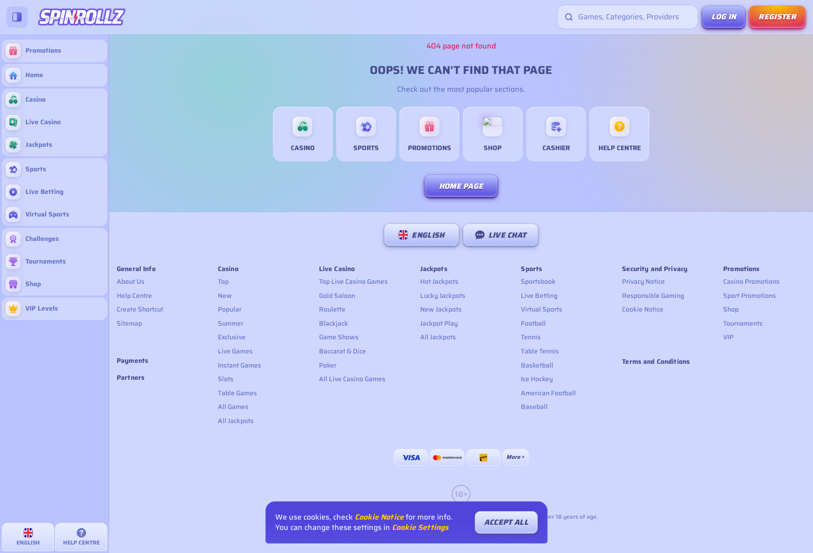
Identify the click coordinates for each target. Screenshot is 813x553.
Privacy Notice (643, 281)
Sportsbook (538, 281)
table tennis (540, 351)
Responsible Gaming (653, 295)
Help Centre (134, 295)
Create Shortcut (140, 309)
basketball (537, 365)
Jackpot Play (439, 323)
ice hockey (537, 379)
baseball (534, 406)
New (225, 295)
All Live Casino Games (352, 379)
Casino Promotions (751, 281)
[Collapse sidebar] (17, 17)
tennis (531, 337)
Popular (229, 309)
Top (223, 281)
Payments (132, 361)
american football (548, 393)
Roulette (332, 309)
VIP (728, 337)
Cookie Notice (642, 309)
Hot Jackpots (439, 281)
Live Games (235, 351)
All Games (233, 406)
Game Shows (339, 337)
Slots (225, 379)
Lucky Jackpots (442, 295)
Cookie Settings (420, 527)
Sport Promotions (749, 295)
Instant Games (239, 365)
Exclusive (232, 337)
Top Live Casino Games (353, 281)
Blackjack (333, 323)
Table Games (237, 393)
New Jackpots (441, 309)
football (533, 323)
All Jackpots (236, 421)
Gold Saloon (337, 295)
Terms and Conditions (656, 361)
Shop (731, 309)
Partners (130, 378)
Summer (230, 323)
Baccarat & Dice (342, 351)
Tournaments (743, 323)
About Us (130, 281)
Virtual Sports (541, 309)
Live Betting (539, 295)
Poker (327, 365)
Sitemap (129, 323)
